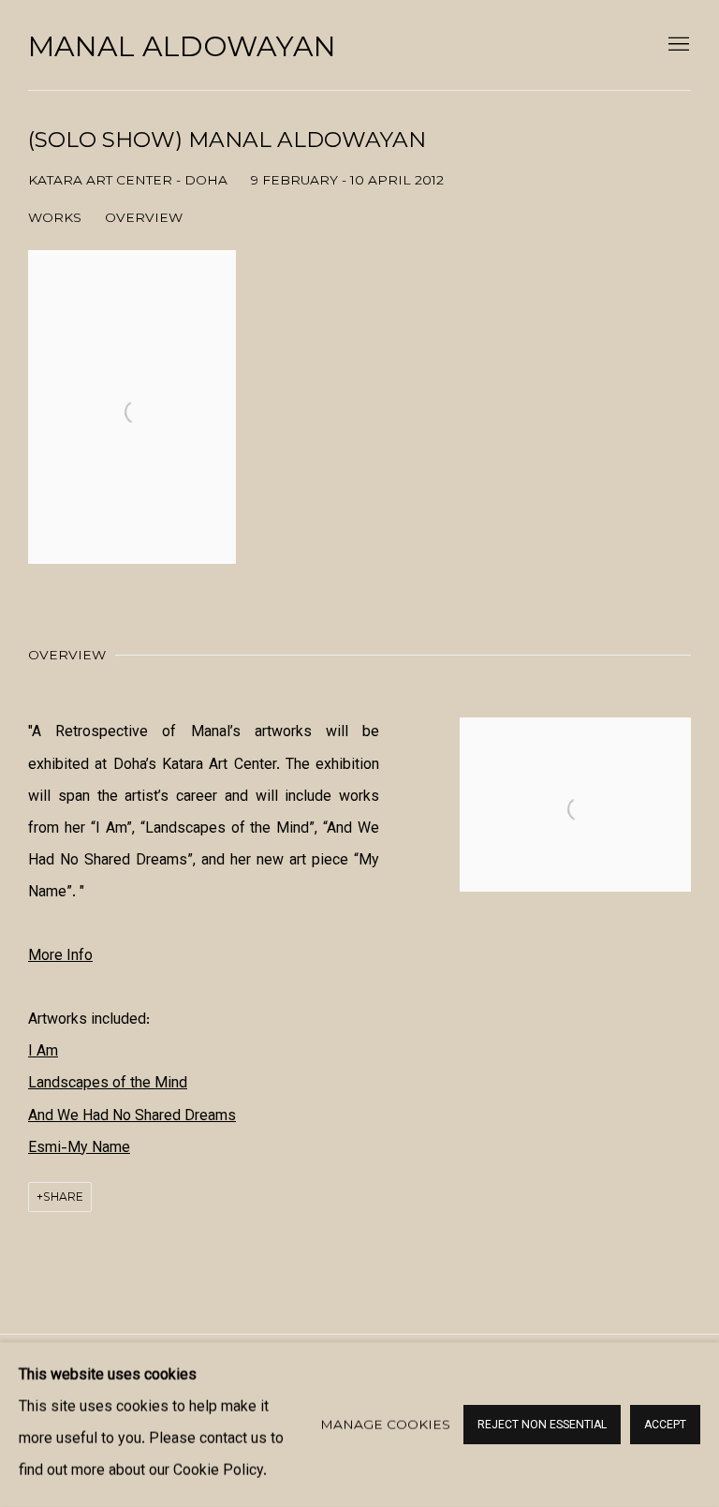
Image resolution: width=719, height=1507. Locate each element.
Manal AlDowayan (182, 47)
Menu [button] (677, 45)
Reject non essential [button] (542, 1425)
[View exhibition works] (575, 749)
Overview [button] (144, 217)
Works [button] (54, 217)
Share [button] (63, 1196)
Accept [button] (665, 1425)
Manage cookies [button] (385, 1424)
